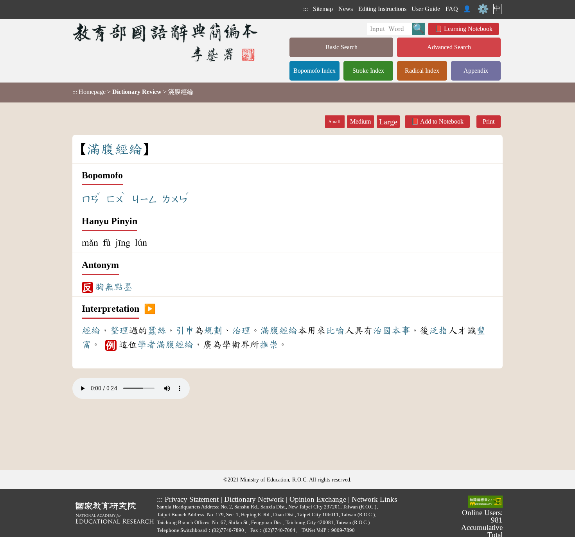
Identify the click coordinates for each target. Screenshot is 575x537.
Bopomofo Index (314, 70)
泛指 (438, 330)
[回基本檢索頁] (166, 42)
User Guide (425, 8)
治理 (241, 330)
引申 (185, 330)
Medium (360, 121)
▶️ (150, 309)
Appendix (476, 70)
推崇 (268, 344)
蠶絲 (156, 330)
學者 (146, 344)
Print (488, 121)
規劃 (213, 330)
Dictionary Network (254, 499)
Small (335, 121)
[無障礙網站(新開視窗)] (485, 502)
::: (305, 8)
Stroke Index (368, 70)
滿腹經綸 (279, 330)
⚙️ (483, 9)
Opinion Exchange (317, 499)
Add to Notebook (442, 121)
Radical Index (422, 70)
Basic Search (341, 47)
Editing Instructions (382, 8)
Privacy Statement (192, 499)
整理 (119, 330)
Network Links (374, 499)
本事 (401, 330)
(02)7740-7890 (228, 530)
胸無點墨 (114, 286)
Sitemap (323, 8)
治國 (382, 330)
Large (388, 121)
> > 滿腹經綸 (132, 91)
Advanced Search (449, 47)
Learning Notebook (468, 28)
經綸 (91, 330)
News (345, 8)
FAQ (452, 8)
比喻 (335, 330)
